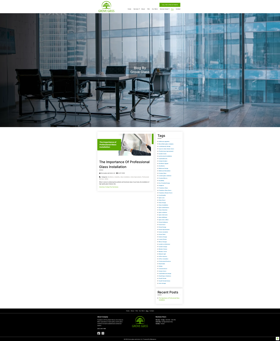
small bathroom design (165, 273)
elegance (161, 185)
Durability (117, 177)
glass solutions (163, 212)
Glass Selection (163, 210)
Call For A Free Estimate (170, 4)
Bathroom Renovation (164, 170)
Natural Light (162, 254)
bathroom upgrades (164, 141)
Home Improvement (136, 177)
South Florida (162, 278)
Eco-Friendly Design (164, 183)
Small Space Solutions (165, 276)
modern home (162, 153)
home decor (162, 224)
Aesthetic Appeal (163, 163)
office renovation (163, 259)
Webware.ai (153, 339)
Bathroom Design (163, 168)
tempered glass (163, 161)
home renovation (163, 232)
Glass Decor (162, 200)
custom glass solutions (165, 175)
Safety (106, 179)
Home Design (162, 227)
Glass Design (162, 202)
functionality (162, 195)
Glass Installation (125, 177)
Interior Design (163, 237)
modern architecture (164, 244)
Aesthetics (111, 177)
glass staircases (163, 215)
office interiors (163, 256)
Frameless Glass (163, 188)
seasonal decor (163, 268)
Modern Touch (163, 251)
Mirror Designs (163, 241)
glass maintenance (164, 207)
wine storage (162, 283)
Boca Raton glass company (166, 144)
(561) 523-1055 (101, 328)
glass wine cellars (164, 219)
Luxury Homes (163, 239)
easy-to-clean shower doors (166, 149)
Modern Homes (163, 249)
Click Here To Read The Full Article (108, 187)
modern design (163, 246)
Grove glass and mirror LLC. (135, 339)
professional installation (165, 156)
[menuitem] (129, 9)
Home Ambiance (163, 222)
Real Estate (162, 263)
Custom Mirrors (163, 178)
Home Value (162, 234)
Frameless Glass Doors (165, 190)
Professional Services (165, 261)
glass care (161, 197)
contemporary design (164, 146)
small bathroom (163, 158)
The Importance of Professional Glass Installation (169, 299)
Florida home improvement (166, 151)
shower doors (162, 271)
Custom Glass (162, 173)
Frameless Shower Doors (165, 193)
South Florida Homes (164, 281)
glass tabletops (163, 217)
